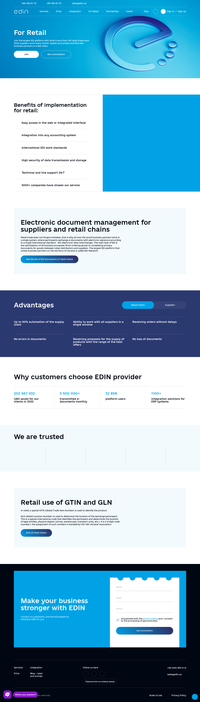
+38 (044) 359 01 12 (176, 668)
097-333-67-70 (54, 3)
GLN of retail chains (36, 533)
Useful (129, 11)
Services (44, 11)
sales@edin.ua (79, 3)
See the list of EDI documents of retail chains (49, 259)
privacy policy (150, 619)
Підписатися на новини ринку (100, 681)
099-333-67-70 (29, 3)
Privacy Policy (179, 695)
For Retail (94, 11)
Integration (75, 11)
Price (58, 11)
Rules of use (155, 695)
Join (26, 54)
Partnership (112, 11)
